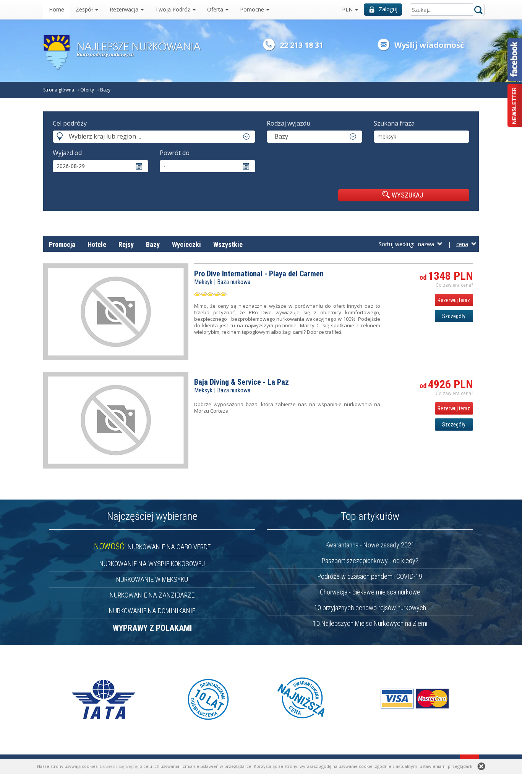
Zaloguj (388, 9)
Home (56, 9)
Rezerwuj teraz (454, 300)
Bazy (105, 90)
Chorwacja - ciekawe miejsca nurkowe (370, 592)
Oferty (87, 90)
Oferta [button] (216, 9)
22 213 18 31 (301, 45)
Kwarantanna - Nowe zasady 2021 (370, 545)
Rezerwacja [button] (125, 9)
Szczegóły (453, 316)
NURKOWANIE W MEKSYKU (152, 579)
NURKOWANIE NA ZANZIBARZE (152, 595)
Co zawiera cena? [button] (454, 285)
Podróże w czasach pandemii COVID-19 (370, 576)
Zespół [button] (85, 9)
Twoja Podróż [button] (173, 9)
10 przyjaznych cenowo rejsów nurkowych (370, 608)
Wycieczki (186, 244)
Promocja (62, 244)
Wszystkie (228, 244)
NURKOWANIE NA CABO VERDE (152, 547)
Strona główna (58, 90)
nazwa (427, 244)
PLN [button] (348, 9)
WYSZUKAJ (407, 195)
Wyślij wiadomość (429, 45)
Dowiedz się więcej (119, 766)
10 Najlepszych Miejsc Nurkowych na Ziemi (370, 623)
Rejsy (126, 244)
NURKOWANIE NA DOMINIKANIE (152, 611)
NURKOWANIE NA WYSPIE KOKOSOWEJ (152, 564)
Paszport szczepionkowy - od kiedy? (370, 561)
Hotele (97, 244)
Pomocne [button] (253, 9)
